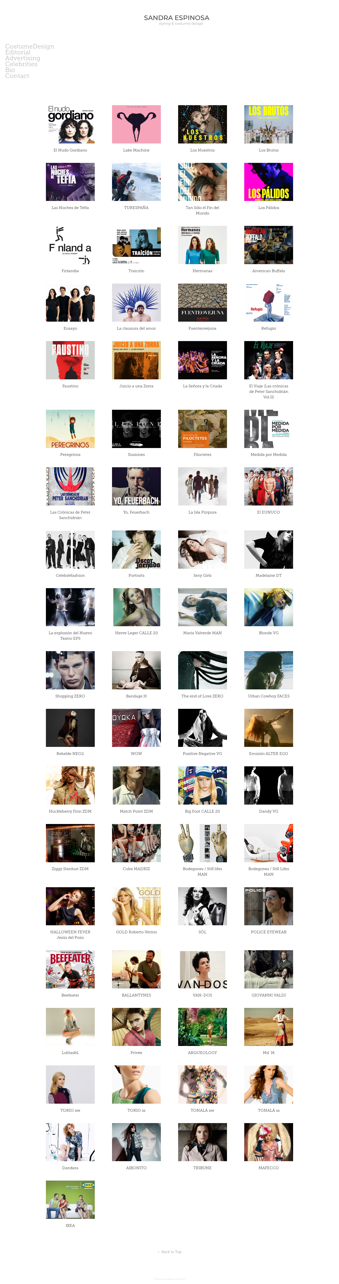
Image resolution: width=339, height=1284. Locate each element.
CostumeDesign (29, 46)
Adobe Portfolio (176, 1279)
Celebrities (21, 64)
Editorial (18, 52)
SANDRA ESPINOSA (169, 18)
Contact (17, 75)
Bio (10, 69)
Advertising (22, 58)
